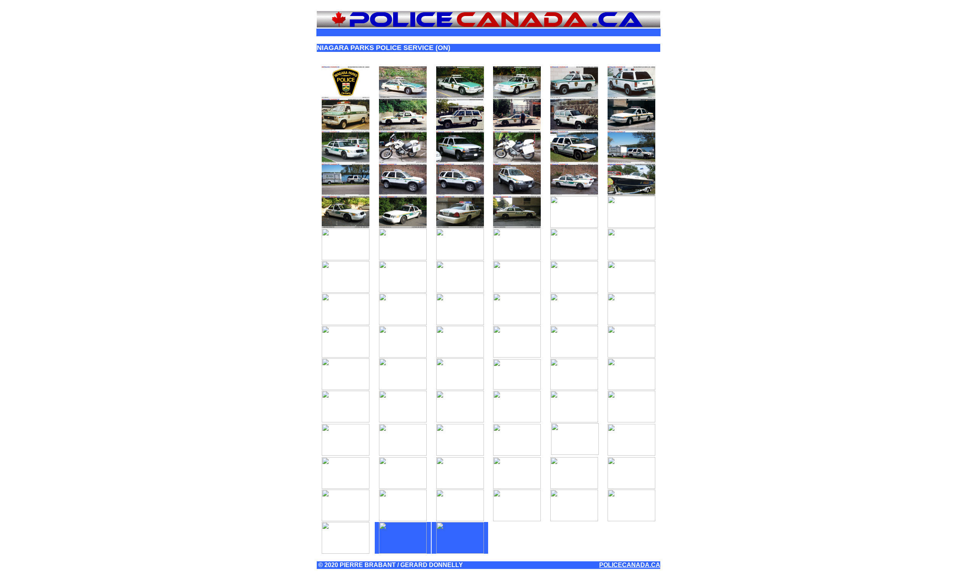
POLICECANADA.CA (629, 565)
